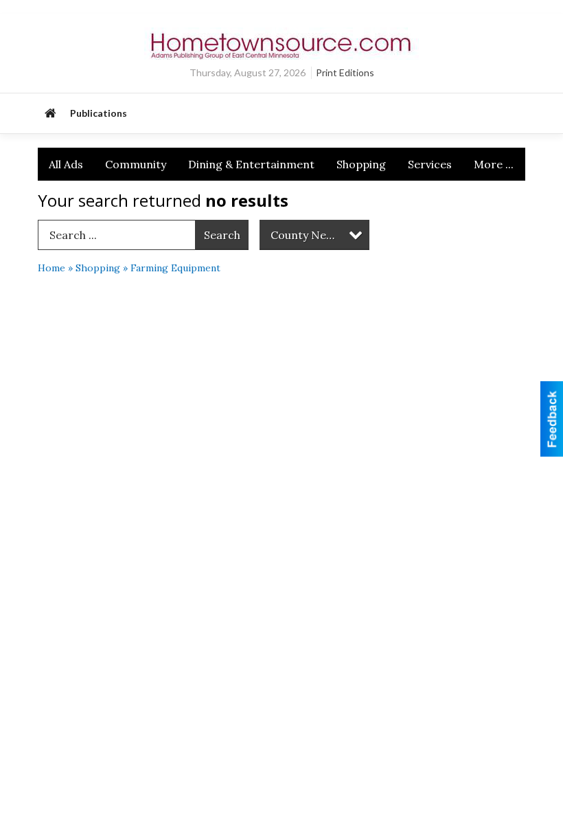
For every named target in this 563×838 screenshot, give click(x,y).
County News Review (320, 235)
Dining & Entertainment (251, 164)
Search (222, 235)
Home (51, 268)
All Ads (66, 164)
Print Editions (345, 72)
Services (430, 164)
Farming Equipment (175, 268)
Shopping (361, 164)
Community (135, 164)
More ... (494, 164)
